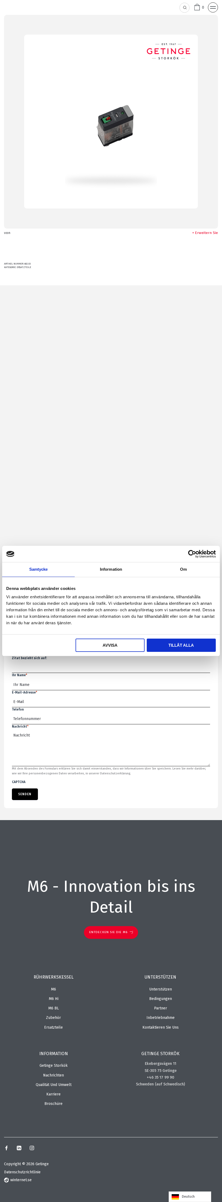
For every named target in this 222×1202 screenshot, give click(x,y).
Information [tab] (111, 569)
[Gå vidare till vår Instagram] (32, 1148)
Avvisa (110, 645)
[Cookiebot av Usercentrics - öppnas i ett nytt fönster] (192, 554)
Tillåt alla (181, 645)
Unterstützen (160, 989)
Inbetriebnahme (160, 1017)
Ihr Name (19, 675)
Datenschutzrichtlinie (22, 1172)
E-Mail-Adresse (24, 692)
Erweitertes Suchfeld (185, 8)
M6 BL (53, 1008)
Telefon (18, 709)
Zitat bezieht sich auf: (29, 658)
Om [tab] (183, 569)
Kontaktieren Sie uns (160, 1027)
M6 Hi (53, 998)
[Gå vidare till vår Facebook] (6, 1148)
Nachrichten (53, 1075)
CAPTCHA (18, 782)
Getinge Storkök (54, 1065)
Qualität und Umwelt (53, 1084)
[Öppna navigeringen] (213, 7)
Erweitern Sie (206, 233)
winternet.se (21, 1180)
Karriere (53, 1094)
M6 (53, 989)
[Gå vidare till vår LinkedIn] (19, 1148)
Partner (160, 1008)
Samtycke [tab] (38, 569)
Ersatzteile (24, 267)
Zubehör (53, 1017)
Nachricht (20, 726)
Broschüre (53, 1103)
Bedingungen (160, 998)
